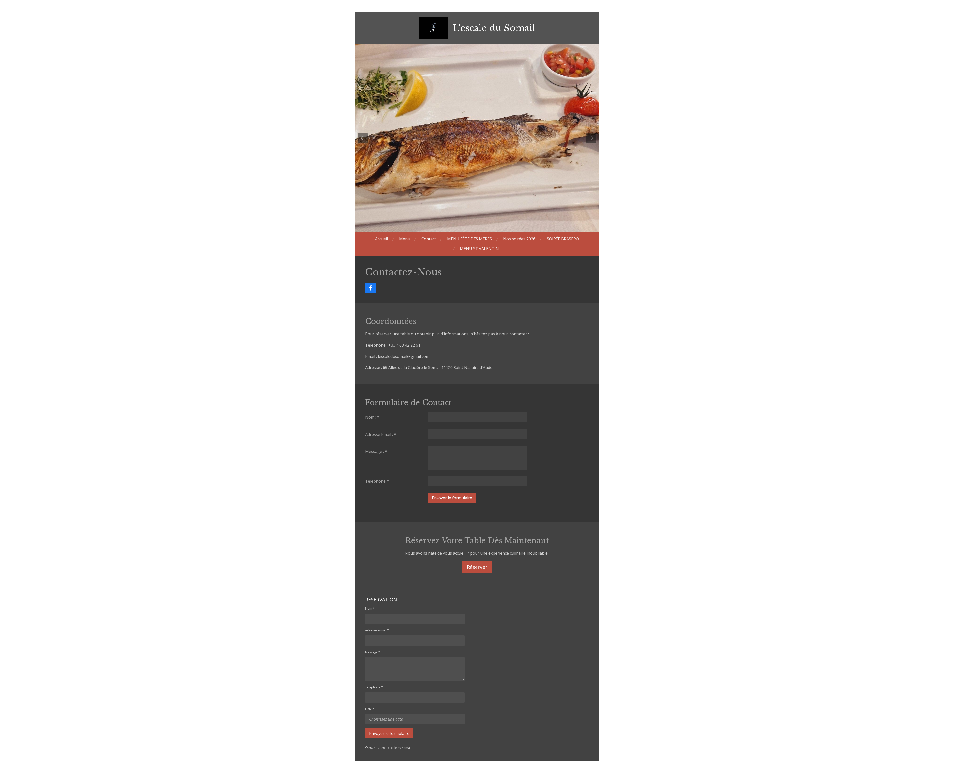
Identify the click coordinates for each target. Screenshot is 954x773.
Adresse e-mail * (377, 630)
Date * (369, 709)
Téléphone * (374, 687)
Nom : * (372, 417)
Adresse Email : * (380, 434)
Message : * (376, 451)
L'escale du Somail (494, 28)
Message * (372, 652)
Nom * (370, 608)
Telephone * (377, 481)
